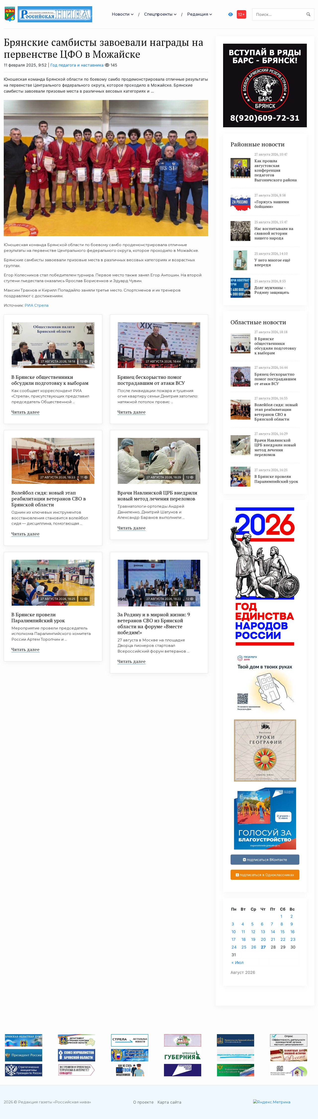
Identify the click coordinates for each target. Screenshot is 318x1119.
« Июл (237, 962)
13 (263, 931)
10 (234, 931)
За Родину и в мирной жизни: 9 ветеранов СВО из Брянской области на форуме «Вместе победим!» (154, 623)
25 (243, 947)
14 (273, 931)
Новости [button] (121, 14)
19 (253, 939)
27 (263, 947)
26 (253, 947)
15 (282, 931)
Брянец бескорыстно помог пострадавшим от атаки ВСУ (151, 380)
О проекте (143, 1102)
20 (263, 939)
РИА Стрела (36, 305)
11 (243, 931)
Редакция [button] (197, 14)
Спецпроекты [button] (158, 14)
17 (234, 939)
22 (282, 939)
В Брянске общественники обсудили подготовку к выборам (49, 380)
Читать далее (25, 412)
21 (273, 939)
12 (253, 931)
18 (243, 939)
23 (292, 939)
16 (292, 931)
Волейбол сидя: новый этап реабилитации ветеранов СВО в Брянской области (48, 498)
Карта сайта (169, 1102)
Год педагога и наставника (77, 65)
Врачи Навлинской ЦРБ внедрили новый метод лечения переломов (157, 495)
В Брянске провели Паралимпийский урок (38, 617)
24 (234, 947)
